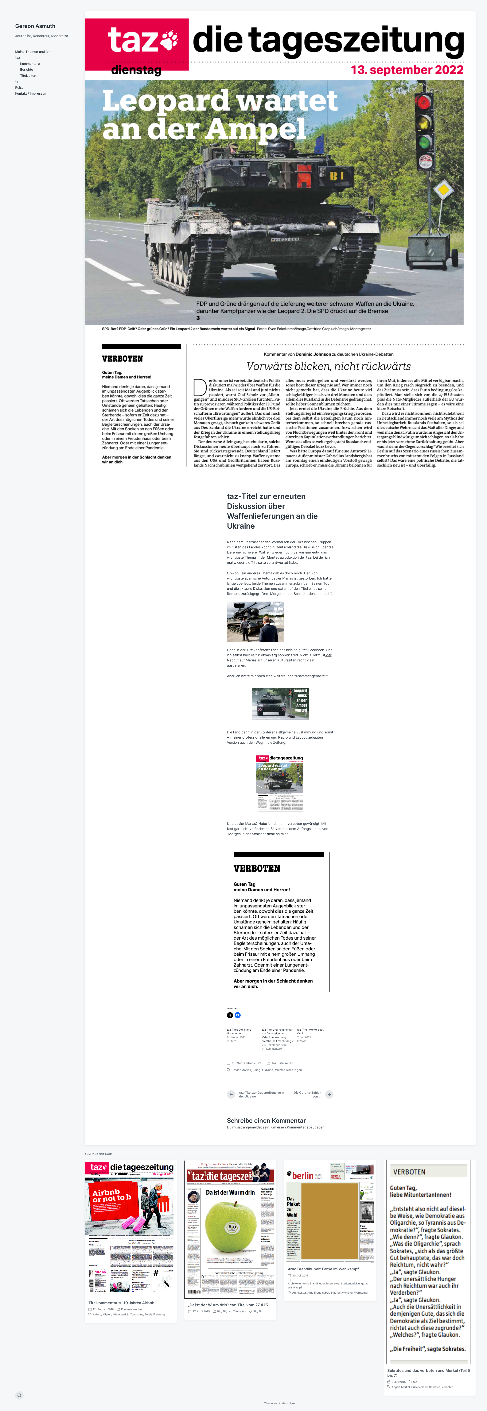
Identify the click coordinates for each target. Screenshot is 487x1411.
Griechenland (419, 1387)
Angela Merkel (401, 1387)
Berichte (26, 69)
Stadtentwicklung (352, 1283)
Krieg (256, 1070)
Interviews (332, 1283)
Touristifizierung (155, 1314)
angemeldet (252, 1127)
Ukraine (267, 1070)
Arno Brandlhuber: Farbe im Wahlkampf (323, 1269)
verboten (447, 1387)
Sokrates (434, 1387)
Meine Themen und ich (32, 52)
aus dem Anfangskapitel (302, 829)
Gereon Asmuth (35, 26)
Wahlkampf (295, 1287)
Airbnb (97, 1314)
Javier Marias (241, 1070)
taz (17, 57)
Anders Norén (287, 1403)
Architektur (295, 1283)
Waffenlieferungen (288, 1070)
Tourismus (136, 1314)
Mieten (107, 1314)
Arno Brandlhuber (314, 1283)
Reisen (20, 87)
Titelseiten (28, 76)
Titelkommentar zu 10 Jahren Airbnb (121, 1303)
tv (16, 81)
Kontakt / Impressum (31, 93)
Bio (219, 1311)
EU (224, 1311)
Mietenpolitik (121, 1314)
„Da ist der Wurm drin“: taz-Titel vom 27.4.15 (228, 1305)
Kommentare (30, 64)
